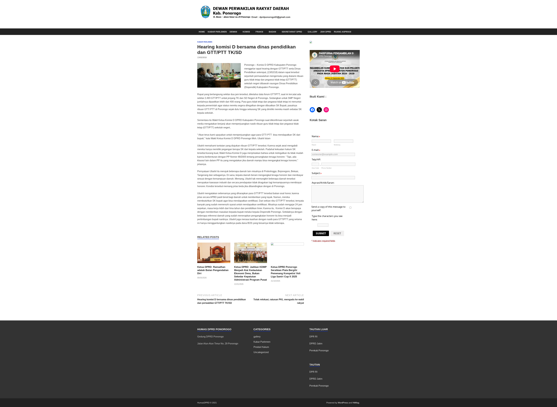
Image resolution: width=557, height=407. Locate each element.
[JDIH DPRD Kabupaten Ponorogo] (311, 42)
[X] (319, 109)
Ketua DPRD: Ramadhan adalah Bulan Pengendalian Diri (212, 270)
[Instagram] (326, 109)
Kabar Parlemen (217, 32)
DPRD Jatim (315, 343)
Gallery (312, 32)
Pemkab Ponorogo (319, 350)
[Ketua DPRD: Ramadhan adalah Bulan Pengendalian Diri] (213, 254)
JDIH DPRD (325, 32)
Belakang (337, 145)
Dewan (233, 32)
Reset (337, 233)
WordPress (343, 402)
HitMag (356, 402)
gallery (257, 336)
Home (202, 32)
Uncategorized (261, 352)
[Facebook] (312, 109)
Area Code (315, 168)
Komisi (246, 32)
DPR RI (313, 336)
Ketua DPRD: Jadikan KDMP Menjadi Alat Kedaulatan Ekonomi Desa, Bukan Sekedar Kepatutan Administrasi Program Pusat (250, 273)
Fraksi (259, 32)
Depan (314, 145)
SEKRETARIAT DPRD (292, 32)
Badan (272, 32)
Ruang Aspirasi (342, 32)
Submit (321, 233)
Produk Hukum (261, 347)
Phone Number (326, 168)
